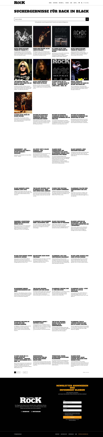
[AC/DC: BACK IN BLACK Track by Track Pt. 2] (80, 36)
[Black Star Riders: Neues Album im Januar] (23, 243)
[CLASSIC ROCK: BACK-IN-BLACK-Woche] (23, 102)
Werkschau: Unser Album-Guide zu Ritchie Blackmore (60, 357)
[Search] (87, 19)
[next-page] (27, 372)
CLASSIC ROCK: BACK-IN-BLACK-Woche (22, 115)
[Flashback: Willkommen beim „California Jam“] (42, 209)
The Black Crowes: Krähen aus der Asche (41, 289)
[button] (82, 3)
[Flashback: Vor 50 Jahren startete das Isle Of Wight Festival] (80, 309)
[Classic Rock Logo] (19, 2)
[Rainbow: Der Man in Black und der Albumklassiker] (23, 309)
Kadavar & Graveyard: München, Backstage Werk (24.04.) (22, 223)
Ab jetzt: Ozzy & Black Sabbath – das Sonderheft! (41, 150)
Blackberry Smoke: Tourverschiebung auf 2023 (22, 290)
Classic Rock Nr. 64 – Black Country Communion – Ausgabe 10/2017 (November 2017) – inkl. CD (23, 358)
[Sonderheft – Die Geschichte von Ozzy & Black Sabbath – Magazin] (23, 137)
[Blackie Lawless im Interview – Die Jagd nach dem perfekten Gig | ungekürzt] (80, 209)
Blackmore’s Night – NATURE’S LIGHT (40, 322)
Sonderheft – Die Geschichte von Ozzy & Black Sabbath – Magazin (22, 151)
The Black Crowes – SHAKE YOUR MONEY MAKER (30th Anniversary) (59, 323)
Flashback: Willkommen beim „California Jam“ (42, 222)
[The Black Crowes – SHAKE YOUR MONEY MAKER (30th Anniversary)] (61, 309)
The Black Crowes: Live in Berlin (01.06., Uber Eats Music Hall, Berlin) (41, 189)
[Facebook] (84, 3)
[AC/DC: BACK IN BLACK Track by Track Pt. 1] (23, 36)
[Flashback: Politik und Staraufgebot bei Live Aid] (80, 176)
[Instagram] (86, 3)
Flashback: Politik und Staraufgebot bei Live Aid (79, 189)
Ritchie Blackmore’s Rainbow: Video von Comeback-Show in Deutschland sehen (40, 117)
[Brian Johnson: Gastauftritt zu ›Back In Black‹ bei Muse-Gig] (80, 69)
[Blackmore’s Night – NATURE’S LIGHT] (42, 309)
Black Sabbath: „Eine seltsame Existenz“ (78, 149)
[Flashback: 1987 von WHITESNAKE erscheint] (61, 243)
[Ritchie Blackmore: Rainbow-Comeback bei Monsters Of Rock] (80, 102)
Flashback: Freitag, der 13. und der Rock (60, 289)
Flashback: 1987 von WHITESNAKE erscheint (60, 256)
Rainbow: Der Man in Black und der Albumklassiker (21, 323)
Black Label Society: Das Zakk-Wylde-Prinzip (79, 256)
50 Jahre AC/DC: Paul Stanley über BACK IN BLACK (59, 50)
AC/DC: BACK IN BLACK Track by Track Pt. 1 (21, 49)
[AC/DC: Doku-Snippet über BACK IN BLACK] (42, 69)
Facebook (26, 411)
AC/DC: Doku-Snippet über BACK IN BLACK (40, 82)
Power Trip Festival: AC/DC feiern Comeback (60, 188)
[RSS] (88, 3)
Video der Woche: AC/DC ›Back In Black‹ (41, 49)
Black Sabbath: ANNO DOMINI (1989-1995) (21, 188)
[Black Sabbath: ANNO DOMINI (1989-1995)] (23, 176)
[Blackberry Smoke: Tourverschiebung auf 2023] (23, 276)
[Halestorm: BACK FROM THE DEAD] (42, 243)
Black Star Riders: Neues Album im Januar (23, 256)
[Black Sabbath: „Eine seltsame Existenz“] (80, 137)
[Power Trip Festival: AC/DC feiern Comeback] (61, 176)
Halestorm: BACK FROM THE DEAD (41, 256)
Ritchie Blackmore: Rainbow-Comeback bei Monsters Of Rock (79, 116)
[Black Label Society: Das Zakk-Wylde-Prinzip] (80, 243)
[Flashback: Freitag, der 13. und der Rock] (61, 276)
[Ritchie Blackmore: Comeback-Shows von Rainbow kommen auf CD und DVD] (61, 102)
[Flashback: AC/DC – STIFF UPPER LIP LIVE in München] (80, 276)
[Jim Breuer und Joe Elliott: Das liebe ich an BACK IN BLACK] (23, 69)
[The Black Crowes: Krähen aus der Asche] (42, 276)
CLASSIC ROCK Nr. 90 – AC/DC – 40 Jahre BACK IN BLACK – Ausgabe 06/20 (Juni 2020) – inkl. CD (60, 84)
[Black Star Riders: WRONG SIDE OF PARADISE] (61, 209)
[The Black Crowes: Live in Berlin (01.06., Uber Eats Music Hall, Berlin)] (42, 176)
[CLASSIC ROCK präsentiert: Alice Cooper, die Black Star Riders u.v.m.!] (80, 344)
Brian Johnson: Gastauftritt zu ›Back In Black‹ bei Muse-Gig (80, 83)
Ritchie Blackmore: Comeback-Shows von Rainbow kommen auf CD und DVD (61, 117)
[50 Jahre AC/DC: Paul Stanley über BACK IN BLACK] (61, 36)
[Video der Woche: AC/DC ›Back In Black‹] (42, 36)
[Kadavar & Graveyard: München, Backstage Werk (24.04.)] (23, 209)
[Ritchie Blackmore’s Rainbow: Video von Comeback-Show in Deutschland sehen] (42, 102)
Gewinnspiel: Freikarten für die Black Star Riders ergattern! (40, 358)
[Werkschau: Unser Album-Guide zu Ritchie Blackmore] (61, 344)
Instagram (37, 411)
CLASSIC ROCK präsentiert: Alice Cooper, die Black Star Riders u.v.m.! (79, 358)
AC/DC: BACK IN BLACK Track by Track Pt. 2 (78, 49)
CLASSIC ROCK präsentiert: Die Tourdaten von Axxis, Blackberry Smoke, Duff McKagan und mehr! (60, 151)
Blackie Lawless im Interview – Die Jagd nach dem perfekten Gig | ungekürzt (80, 223)
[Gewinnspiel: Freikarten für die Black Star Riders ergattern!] (42, 344)
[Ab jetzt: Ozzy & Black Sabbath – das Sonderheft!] (42, 137)
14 (24, 372)
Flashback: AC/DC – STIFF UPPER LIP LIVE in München (79, 290)
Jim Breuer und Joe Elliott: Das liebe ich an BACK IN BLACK (23, 83)
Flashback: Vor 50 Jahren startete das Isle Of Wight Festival (79, 323)
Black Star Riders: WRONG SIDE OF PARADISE (60, 222)
